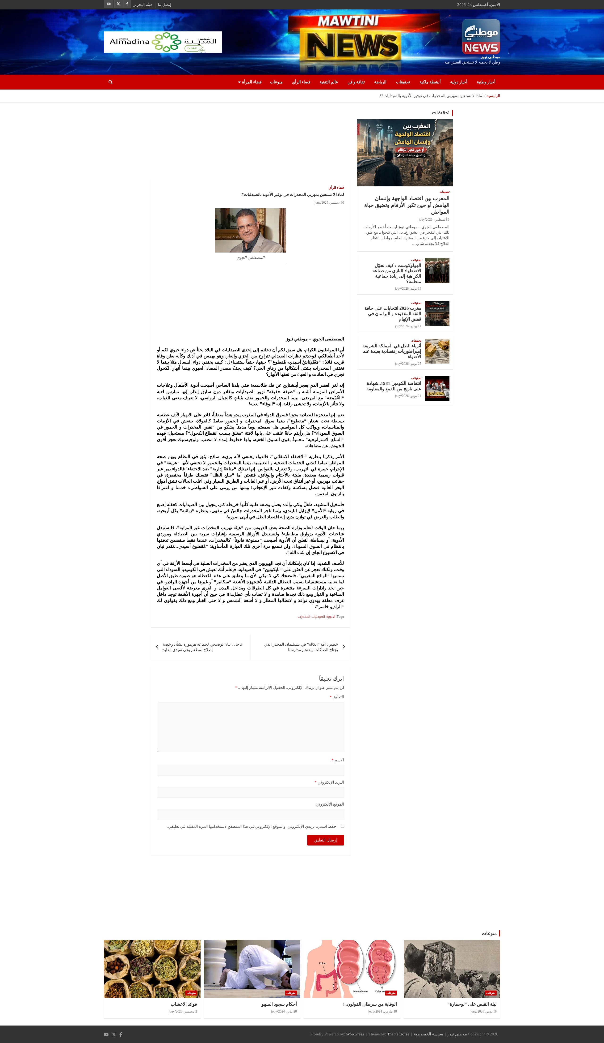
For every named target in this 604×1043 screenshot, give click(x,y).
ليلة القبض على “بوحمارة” (472, 1004)
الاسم (337, 760)
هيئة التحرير (142, 4)
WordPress (355, 1034)
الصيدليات (318, 616)
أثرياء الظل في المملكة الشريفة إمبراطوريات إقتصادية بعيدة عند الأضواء (391, 351)
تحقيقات (403, 82)
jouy (317, 202)
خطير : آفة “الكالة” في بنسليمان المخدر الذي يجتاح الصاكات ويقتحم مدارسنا (301, 647)
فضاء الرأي (301, 82)
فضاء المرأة (252, 82)
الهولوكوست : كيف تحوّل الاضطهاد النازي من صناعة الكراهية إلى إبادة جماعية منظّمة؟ (397, 273)
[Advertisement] (250, 145)
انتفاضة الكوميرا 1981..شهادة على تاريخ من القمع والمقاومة (393, 386)
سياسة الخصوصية (428, 1034)
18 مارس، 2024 (386, 1011)
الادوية (330, 616)
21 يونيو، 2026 (411, 396)
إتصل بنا (164, 4)
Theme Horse (398, 1034)
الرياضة (380, 82)
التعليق (337, 697)
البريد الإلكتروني (329, 782)
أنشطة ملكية (430, 82)
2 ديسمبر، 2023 (186, 1011)
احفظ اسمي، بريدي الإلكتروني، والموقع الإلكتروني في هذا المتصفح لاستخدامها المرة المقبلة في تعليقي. (252, 826)
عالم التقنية (329, 82)
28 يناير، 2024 (287, 1011)
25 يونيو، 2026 (411, 363)
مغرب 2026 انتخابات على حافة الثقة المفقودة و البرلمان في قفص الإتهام (393, 314)
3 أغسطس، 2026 (437, 219)
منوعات (276, 82)
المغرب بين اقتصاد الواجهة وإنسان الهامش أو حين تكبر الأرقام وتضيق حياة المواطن (406, 205)
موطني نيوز (490, 57)
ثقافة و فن (356, 82)
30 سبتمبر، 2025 (333, 202)
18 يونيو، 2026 (487, 1011)
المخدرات (304, 616)
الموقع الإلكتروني (330, 804)
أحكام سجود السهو (279, 1004)
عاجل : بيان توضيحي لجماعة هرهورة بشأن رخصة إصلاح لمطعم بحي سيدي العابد (203, 647)
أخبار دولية (458, 82)
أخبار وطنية (486, 82)
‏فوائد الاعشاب (184, 1004)
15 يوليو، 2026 (411, 288)
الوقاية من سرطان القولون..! (370, 1004)
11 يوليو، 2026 (411, 326)
